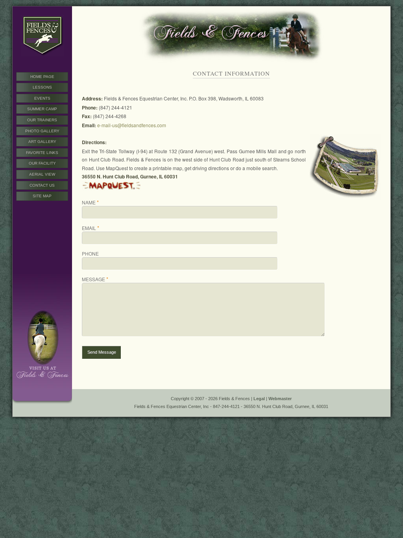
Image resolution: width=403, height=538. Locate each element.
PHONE (90, 253)
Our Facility (42, 163)
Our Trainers (42, 120)
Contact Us (42, 185)
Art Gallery (42, 141)
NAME (90, 202)
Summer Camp (42, 109)
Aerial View (42, 174)
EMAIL (90, 228)
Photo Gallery (42, 131)
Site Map (42, 196)
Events (42, 98)
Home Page (42, 76)
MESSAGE (95, 279)
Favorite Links (42, 152)
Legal (259, 398)
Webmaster (280, 398)
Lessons (42, 87)
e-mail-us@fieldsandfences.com (131, 125)
